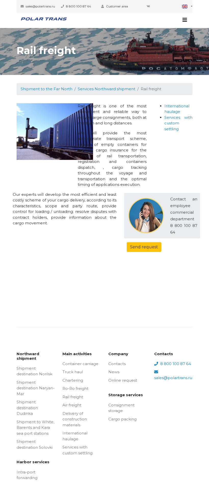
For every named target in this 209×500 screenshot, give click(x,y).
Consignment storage (121, 408)
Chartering (72, 380)
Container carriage (80, 363)
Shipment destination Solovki (35, 444)
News (113, 371)
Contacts (117, 363)
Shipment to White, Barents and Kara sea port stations (35, 427)
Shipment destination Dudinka (27, 408)
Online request (122, 380)
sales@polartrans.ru (40, 6)
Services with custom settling (178, 123)
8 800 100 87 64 (78, 6)
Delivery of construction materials (74, 419)
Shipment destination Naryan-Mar (36, 388)
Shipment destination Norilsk (34, 371)
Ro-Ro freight (75, 388)
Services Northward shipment (106, 88)
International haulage (74, 436)
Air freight (71, 405)
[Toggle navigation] (184, 20)
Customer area (116, 6)
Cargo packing (122, 419)
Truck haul (72, 371)
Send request (144, 247)
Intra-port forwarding (27, 475)
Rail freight (72, 396)
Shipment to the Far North (46, 88)
